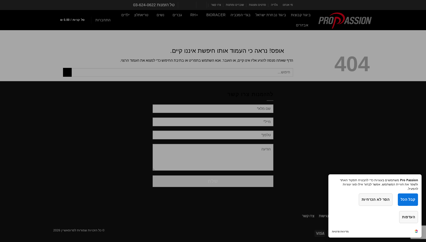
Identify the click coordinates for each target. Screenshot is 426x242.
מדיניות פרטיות (340, 231)
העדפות (408, 216)
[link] (416, 231)
